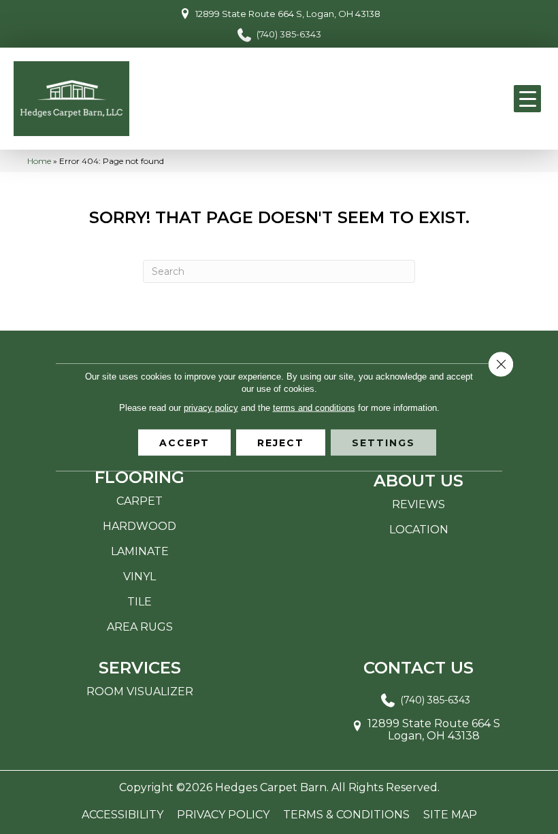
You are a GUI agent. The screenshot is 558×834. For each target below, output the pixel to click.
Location (418, 529)
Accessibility (122, 815)
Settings (383, 443)
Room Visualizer (139, 691)
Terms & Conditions (346, 815)
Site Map (450, 815)
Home (39, 161)
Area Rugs (140, 626)
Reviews (418, 504)
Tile (139, 601)
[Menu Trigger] (527, 98)
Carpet (139, 501)
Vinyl (139, 576)
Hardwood (139, 526)
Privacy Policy (223, 815)
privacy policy (211, 408)
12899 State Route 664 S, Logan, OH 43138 (287, 13)
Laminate (140, 551)
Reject (280, 443)
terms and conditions (314, 408)
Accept (184, 443)
